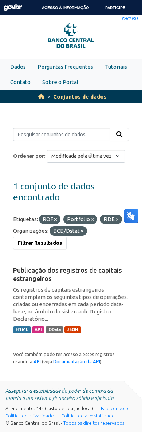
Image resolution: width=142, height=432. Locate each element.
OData (54, 329)
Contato (20, 82)
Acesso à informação (65, 7)
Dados (18, 67)
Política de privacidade (29, 415)
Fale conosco (114, 408)
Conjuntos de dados (80, 96)
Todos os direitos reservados (93, 422)
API (38, 329)
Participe (115, 7)
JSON (72, 329)
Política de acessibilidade (88, 415)
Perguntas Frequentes (65, 67)
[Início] (41, 96)
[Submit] (119, 134)
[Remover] (55, 219)
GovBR (13, 7)
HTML (22, 329)
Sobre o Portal (60, 82)
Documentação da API (76, 361)
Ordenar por (28, 156)
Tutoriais (116, 67)
